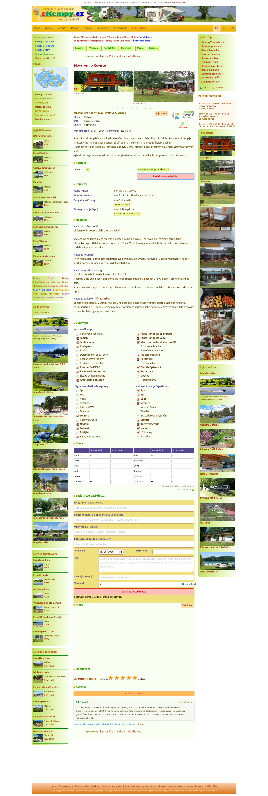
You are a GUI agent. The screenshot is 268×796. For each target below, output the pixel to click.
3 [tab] (122, 108)
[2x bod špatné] (117, 678)
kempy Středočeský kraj (85, 37)
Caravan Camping (210, 54)
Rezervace (126, 48)
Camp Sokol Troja (41, 560)
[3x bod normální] (123, 678)
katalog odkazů (150, 791)
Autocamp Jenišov (211, 46)
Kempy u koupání (44, 46)
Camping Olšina (209, 62)
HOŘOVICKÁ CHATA (42, 136)
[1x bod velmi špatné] (111, 678)
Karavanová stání (44, 37)
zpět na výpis (92, 56)
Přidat (205, 88)
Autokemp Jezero (41, 589)
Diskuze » (140, 724)
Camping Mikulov (41, 702)
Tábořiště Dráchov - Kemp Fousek (49, 469)
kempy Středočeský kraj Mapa (88, 41)
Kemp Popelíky (40, 153)
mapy (165, 791)
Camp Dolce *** (40, 445)
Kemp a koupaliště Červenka (214, 102)
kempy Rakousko (212, 791)
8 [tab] (145, 108)
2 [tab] (117, 108)
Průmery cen (42, 103)
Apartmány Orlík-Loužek (44, 198)
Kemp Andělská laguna (44, 256)
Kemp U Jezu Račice (209, 474)
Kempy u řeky (42, 50)
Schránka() (120, 28)
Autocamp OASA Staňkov (211, 449)
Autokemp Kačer (210, 58)
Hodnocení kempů (44, 98)
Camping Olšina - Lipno (44, 632)
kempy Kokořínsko (49, 294)
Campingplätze (82, 786)
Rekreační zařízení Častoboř (46, 213)
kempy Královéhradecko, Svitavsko (51, 280)
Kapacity (79, 48)
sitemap (146, 786)
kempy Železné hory (58, 286)
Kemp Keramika (41, 313)
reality (100, 791)
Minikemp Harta (41, 672)
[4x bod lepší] (129, 678)
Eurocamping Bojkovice (212, 74)
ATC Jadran (205, 523)
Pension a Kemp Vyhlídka (45, 687)
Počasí (74, 28)
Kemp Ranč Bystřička (43, 392)
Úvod (37, 28)
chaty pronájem (181, 791)
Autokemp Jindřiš (211, 77)
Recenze (61, 28)
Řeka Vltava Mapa (141, 41)
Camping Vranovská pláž (213, 42)
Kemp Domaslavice (42, 493)
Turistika (105, 298)
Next (192, 89)
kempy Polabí (43, 278)
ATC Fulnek (227, 122)
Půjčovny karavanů (45, 115)
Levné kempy (42, 111)
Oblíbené (219, 88)
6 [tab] (136, 108)
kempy (54, 786)
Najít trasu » (161, 113)
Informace (103, 28)
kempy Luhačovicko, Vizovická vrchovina (51, 296)
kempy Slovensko (44, 54)
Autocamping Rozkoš (212, 66)
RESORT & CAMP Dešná (211, 498)
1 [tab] (113, 108)
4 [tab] (127, 108)
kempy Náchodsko (42, 290)
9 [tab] (150, 108)
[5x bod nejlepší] (135, 678)
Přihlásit (87, 28)
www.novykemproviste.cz (152, 169)
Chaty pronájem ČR (45, 58)
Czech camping (66, 786)
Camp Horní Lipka (41, 658)
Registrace (135, 786)
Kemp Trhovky (40, 241)
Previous (76, 89)
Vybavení (93, 48)
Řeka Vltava (144, 37)
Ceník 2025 (109, 48)
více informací (178, 2)
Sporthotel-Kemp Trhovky (45, 227)
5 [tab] (131, 108)
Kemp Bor (38, 182)
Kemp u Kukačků (210, 70)
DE (224, 28)
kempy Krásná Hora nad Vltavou (120, 56)
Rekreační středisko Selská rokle (48, 518)
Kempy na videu (43, 94)
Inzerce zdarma (43, 107)
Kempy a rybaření (44, 42)
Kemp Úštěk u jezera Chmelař (47, 617)
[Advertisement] (51, 764)
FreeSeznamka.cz (44, 119)
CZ (216, 28)
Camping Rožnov (210, 81)
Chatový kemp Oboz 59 (44, 168)
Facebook (95, 786)
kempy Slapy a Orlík (126, 37)
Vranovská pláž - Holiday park (47, 603)
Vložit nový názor (134, 693)
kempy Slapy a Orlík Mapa (118, 41)
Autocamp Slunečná (42, 731)
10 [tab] (154, 108)
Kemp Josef (227, 112)
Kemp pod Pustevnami (44, 717)
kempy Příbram (107, 37)
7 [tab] (141, 108)
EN (232, 28)
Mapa (48, 28)
